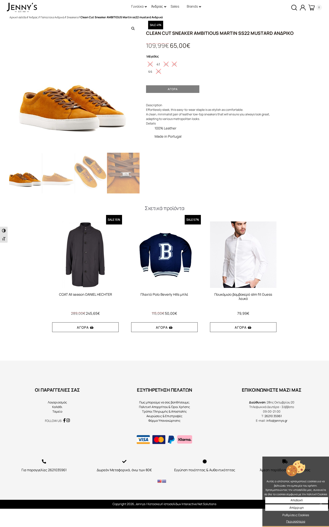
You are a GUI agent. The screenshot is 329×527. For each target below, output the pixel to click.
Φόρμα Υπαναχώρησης (164, 420)
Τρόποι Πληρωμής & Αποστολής (164, 411)
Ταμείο (57, 411)
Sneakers (72, 17)
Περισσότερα (295, 521)
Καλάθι (57, 407)
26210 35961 (273, 416)
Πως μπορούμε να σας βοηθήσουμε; (164, 402)
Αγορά (173, 89)
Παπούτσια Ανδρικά (52, 17)
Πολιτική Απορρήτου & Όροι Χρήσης (164, 407)
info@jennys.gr (276, 420)
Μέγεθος (153, 56)
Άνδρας (33, 17)
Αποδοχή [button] (297, 500)
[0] (310, 7)
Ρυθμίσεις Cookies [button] (295, 515)
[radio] (150, 64)
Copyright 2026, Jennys (129, 504)
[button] (133, 28)
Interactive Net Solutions (199, 504)
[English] (159, 481)
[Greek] (164, 481)
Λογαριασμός (57, 402)
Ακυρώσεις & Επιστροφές (164, 416)
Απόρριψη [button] (296, 507)
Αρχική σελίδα (18, 17)
